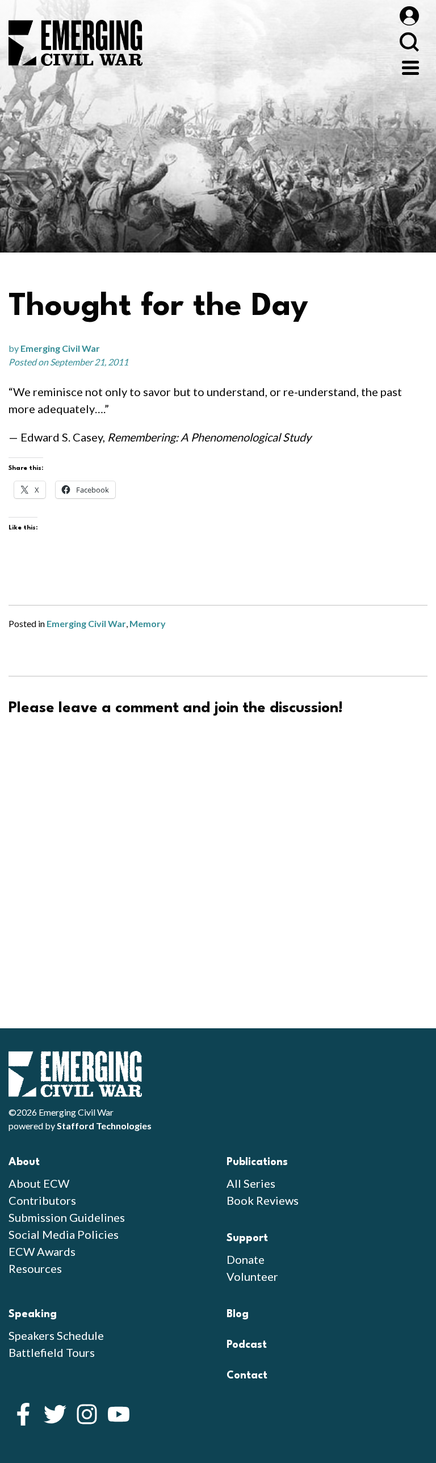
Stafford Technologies (104, 1125)
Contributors (42, 1200)
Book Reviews (263, 1200)
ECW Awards (42, 1251)
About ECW (39, 1183)
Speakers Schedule (56, 1335)
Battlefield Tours (52, 1352)
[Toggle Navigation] (410, 66)
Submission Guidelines (67, 1217)
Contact (247, 1375)
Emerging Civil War (60, 348)
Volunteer (252, 1276)
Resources (35, 1268)
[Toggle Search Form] (409, 41)
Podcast (247, 1345)
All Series (251, 1183)
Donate (246, 1259)
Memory (147, 623)
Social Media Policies (64, 1234)
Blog (238, 1314)
